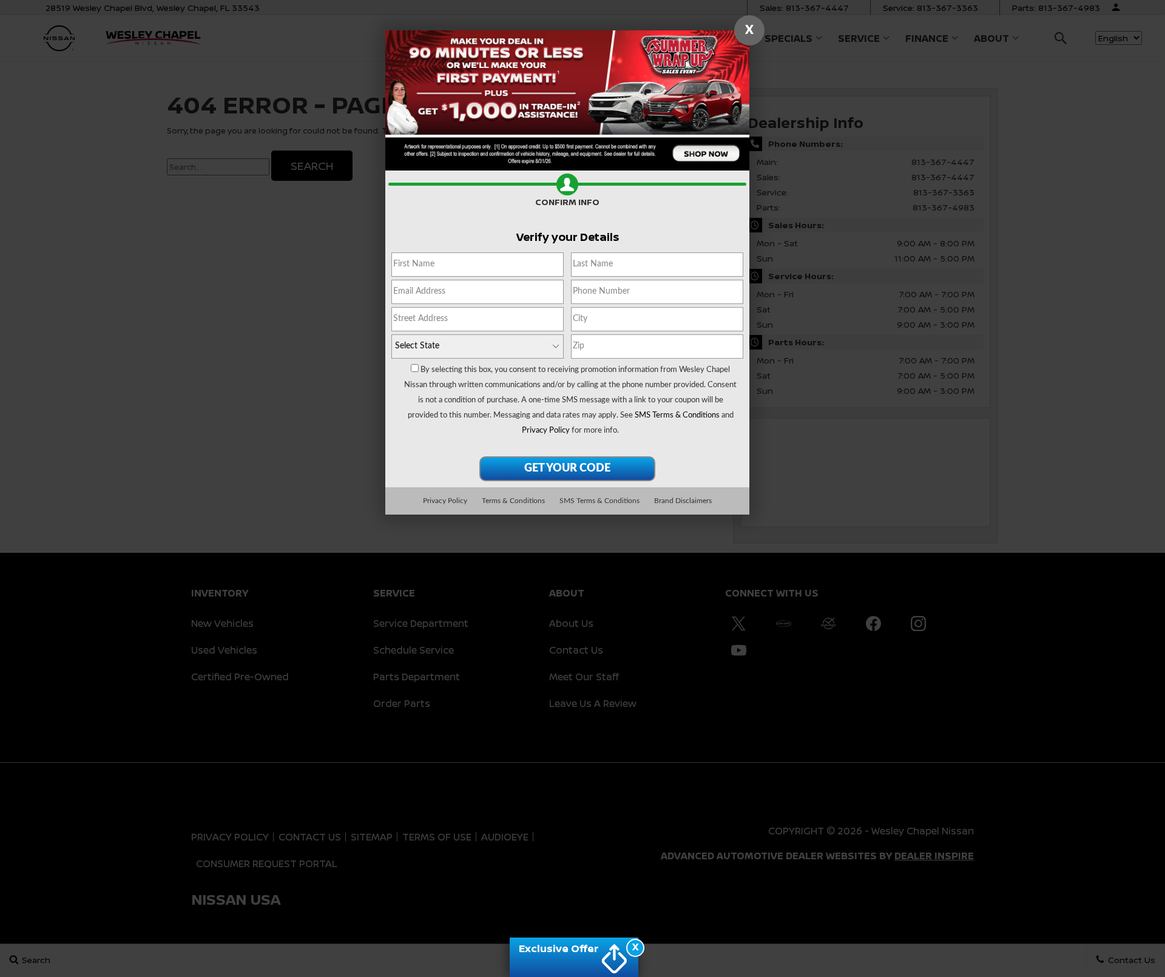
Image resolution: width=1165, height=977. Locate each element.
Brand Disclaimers (683, 500)
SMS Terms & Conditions (677, 415)
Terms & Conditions (513, 500)
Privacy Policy (546, 430)
